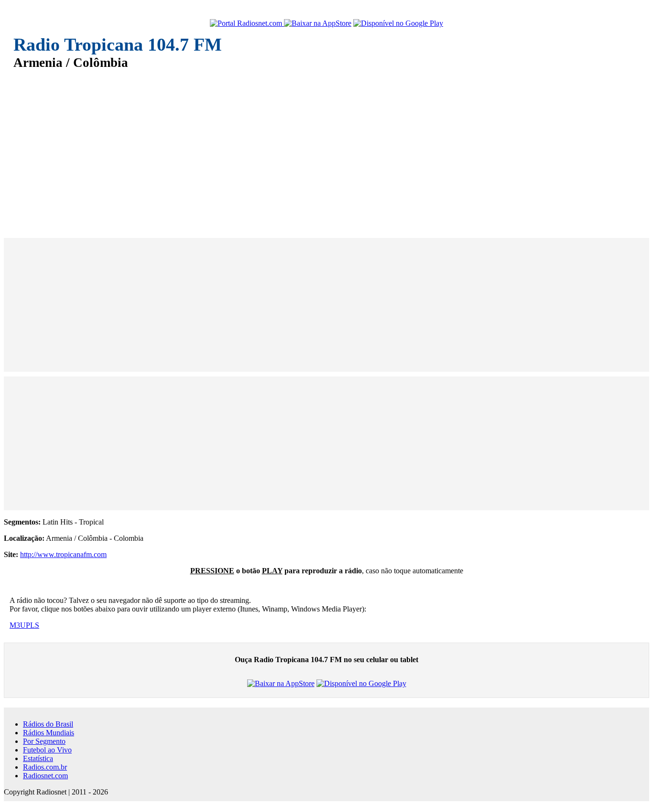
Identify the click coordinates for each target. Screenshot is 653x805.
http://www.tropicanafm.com (63, 554)
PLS (32, 625)
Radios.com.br (45, 767)
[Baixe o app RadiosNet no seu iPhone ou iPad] (317, 23)
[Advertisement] (300, 147)
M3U (18, 625)
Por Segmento (44, 741)
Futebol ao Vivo (47, 750)
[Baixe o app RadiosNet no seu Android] (398, 23)
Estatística (38, 758)
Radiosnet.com (45, 776)
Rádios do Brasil (48, 724)
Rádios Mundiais (48, 733)
